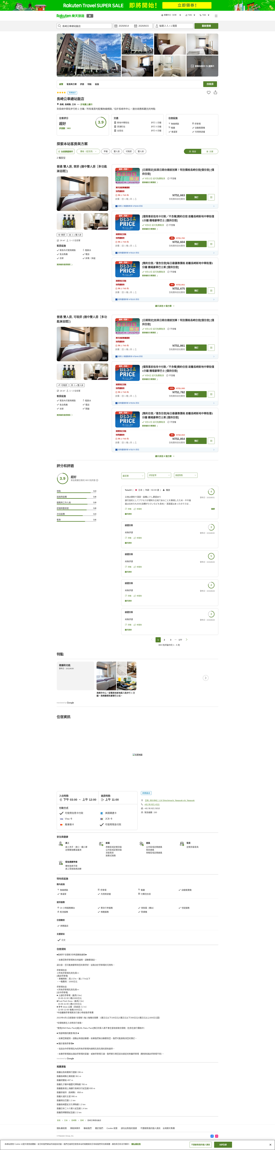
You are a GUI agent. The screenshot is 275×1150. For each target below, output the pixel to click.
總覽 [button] (61, 84)
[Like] (209, 92)
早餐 (106, 151)
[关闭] (270, 1145)
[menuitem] (171, 15)
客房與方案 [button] (72, 84)
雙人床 (141, 151)
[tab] (192, 151)
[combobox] (84, 26)
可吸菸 (129, 151)
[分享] (215, 92)
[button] (70, 15)
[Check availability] (211, 197)
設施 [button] (97, 84)
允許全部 (223, 1145)
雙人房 (117, 151)
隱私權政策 (136, 1144)
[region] (137, 1145)
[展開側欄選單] (216, 15)
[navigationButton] (151, 639)
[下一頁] (205, 678)
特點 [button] (90, 84)
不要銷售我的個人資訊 (150, 1128)
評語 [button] (82, 84)
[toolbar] (133, 26)
